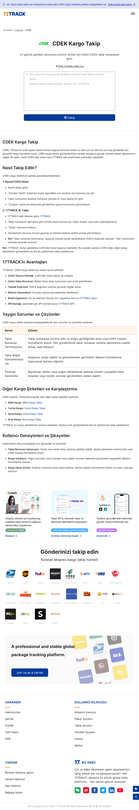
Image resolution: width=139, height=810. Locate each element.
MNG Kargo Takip (32, 402)
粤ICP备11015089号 (100, 806)
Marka (79, 745)
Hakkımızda (12, 712)
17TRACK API (66, 303)
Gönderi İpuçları (85, 732)
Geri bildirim (13, 786)
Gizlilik (9, 725)
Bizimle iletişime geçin (19, 772)
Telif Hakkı (12, 732)
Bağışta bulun (13, 792)
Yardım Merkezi (15, 779)
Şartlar (9, 719)
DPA (8, 738)
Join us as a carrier (29, 672)
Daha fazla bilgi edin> (120, 4)
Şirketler (19, 30)
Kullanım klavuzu (85, 712)
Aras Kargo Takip (31, 419)
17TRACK (45, 216)
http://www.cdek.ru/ (71, 66)
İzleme (79, 738)
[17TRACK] (14, 14)
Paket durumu (83, 719)
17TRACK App (88, 298)
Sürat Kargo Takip (33, 413)
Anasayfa (7, 30)
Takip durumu (83, 725)
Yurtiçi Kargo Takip (34, 408)
